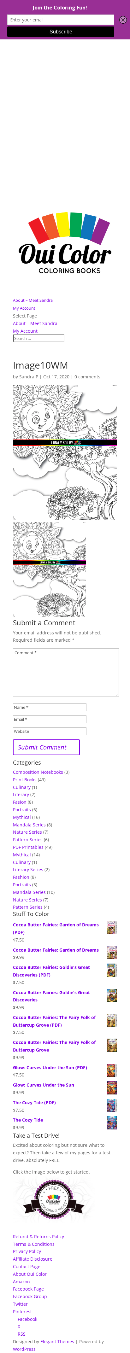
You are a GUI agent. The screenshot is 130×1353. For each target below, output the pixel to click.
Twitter (20, 1304)
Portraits (22, 810)
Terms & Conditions (34, 1244)
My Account (24, 308)
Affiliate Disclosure (32, 1259)
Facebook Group (30, 1296)
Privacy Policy (27, 1251)
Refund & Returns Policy (38, 1236)
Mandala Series (29, 825)
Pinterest (22, 1312)
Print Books (25, 780)
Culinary (22, 787)
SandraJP (28, 377)
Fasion (20, 802)
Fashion (21, 877)
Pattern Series (28, 840)
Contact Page (26, 1266)
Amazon (21, 1282)
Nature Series (27, 832)
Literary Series (28, 869)
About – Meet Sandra (33, 300)
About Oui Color (30, 1274)
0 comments (87, 377)
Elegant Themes (57, 1341)
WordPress (24, 1349)
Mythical (22, 817)
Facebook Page (28, 1289)
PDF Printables (28, 847)
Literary (21, 794)
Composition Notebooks (38, 772)
